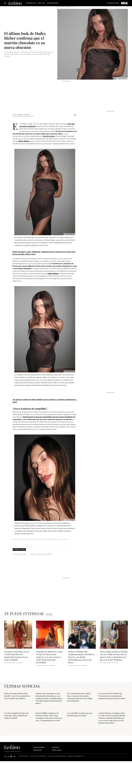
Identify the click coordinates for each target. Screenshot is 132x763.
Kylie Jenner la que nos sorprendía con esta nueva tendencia (48, 417)
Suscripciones (39, 747)
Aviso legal (23, 756)
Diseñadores (52, 3)
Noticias (41, 3)
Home (57, 6)
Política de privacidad (57, 756)
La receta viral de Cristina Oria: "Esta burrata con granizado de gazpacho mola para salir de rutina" (112, 695)
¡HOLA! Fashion (65, 6)
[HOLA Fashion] (15, 3)
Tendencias (31, 3)
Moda (74, 6)
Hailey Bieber (23, 141)
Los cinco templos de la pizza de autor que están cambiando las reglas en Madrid (16, 715)
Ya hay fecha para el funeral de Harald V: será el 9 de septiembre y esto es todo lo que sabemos (17, 695)
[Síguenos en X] (8, 756)
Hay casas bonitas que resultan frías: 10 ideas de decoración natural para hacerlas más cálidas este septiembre (80, 697)
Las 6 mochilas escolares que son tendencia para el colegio (79, 714)
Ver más (49, 614)
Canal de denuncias (76, 756)
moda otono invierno (41, 554)
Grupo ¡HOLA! (57, 750)
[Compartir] (75, 115)
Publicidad (37, 750)
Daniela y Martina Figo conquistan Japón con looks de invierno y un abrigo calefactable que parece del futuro (81, 657)
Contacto (55, 747)
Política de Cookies (38, 756)
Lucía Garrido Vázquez (21, 114)
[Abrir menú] (5, 3)
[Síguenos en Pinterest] (14, 756)
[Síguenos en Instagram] (11, 756)
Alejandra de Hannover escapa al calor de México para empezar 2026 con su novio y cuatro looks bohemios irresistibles (49, 657)
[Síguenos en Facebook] (5, 756)
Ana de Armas (49, 136)
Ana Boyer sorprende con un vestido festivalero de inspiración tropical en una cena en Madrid (16, 655)
